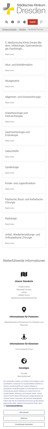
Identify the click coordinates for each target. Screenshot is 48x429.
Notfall (32, 22)
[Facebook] (12, 22)
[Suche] (6, 22)
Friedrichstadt (24, 287)
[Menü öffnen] (41, 22)
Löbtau (24, 292)
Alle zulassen (24, 412)
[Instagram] (18, 22)
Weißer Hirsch (24, 295)
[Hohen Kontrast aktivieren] (24, 22)
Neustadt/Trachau (24, 289)
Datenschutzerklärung (14, 406)
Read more (9, 54)
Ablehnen (24, 418)
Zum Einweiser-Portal (24, 349)
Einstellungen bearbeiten (24, 424)
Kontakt (24, 373)
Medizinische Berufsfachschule (24, 298)
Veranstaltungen (24, 376)
